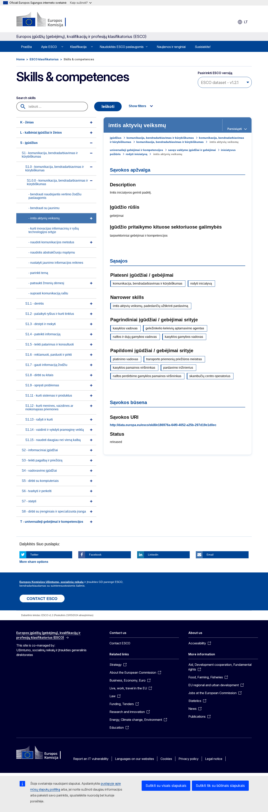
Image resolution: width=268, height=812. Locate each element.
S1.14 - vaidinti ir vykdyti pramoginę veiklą (54, 429)
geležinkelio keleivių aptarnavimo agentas (175, 328)
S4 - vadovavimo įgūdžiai (39, 470)
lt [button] (246, 22)
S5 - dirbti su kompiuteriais (40, 480)
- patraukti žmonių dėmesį (46, 283)
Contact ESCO (119, 643)
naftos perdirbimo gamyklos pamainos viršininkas (147, 376)
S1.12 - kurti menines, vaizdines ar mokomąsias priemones (49, 407)
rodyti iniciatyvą (136, 154)
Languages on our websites (134, 759)
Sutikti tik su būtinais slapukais (220, 786)
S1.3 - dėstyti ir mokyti (40, 324)
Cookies (166, 759)
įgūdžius (115, 137)
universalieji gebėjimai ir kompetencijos (136, 150)
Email (210, 554)
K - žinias (27, 122)
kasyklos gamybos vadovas (184, 336)
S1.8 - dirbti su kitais (39, 375)
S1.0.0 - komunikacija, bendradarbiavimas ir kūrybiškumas (57, 182)
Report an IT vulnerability (90, 759)
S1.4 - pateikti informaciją (42, 334)
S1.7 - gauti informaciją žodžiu (46, 365)
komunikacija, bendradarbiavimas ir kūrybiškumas (160, 137)
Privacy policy (189, 759)
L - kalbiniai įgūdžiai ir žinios (41, 132)
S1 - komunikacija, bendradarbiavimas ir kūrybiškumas (50, 154)
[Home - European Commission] (48, 20)
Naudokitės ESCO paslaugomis (122, 47)
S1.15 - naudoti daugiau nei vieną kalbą (53, 440)
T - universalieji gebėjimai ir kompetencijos (51, 521)
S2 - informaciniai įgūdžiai (40, 450)
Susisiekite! (203, 47)
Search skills (26, 98)
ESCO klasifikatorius (44, 59)
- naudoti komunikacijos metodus (51, 242)
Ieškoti (108, 106)
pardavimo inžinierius (178, 367)
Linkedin (153, 554)
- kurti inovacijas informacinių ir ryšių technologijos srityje (53, 230)
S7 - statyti (29, 501)
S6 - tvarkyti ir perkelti (37, 491)
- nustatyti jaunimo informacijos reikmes (55, 262)
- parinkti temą (38, 273)
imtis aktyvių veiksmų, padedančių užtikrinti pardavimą (150, 306)
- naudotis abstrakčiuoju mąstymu (51, 252)
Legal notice (213, 759)
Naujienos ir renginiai (171, 47)
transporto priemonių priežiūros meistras (174, 359)
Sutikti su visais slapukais (166, 786)
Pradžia (26, 47)
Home (20, 59)
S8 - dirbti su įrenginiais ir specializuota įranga (54, 511)
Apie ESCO (49, 47)
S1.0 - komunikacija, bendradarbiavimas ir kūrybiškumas (54, 168)
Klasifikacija (78, 47)
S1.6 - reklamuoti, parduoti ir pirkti (48, 354)
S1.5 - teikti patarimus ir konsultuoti (49, 344)
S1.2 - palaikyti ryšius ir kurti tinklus (49, 313)
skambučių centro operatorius (209, 376)
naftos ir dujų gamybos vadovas (135, 336)
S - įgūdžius (29, 142)
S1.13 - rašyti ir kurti (39, 419)
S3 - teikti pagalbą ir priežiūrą (42, 460)
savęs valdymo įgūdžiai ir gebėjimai (192, 150)
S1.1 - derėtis (34, 303)
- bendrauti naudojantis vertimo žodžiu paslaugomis (54, 196)
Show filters (137, 106)
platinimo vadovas (125, 359)
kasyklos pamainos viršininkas (134, 367)
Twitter (34, 554)
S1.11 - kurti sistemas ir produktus (48, 395)
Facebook (95, 554)
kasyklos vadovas (125, 328)
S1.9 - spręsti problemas (42, 385)
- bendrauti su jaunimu (43, 208)
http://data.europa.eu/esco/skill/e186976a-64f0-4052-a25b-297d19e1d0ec (163, 425)
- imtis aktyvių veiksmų (44, 218)
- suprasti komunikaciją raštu (48, 293)
